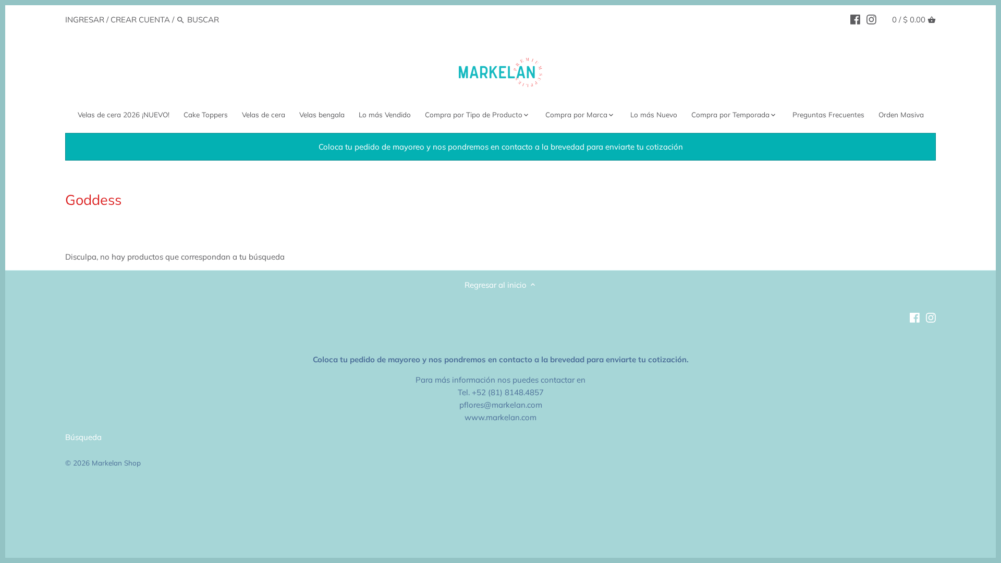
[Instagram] (871, 19)
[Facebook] (855, 19)
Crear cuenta (140, 20)
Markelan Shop (116, 462)
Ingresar (84, 20)
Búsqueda (83, 437)
